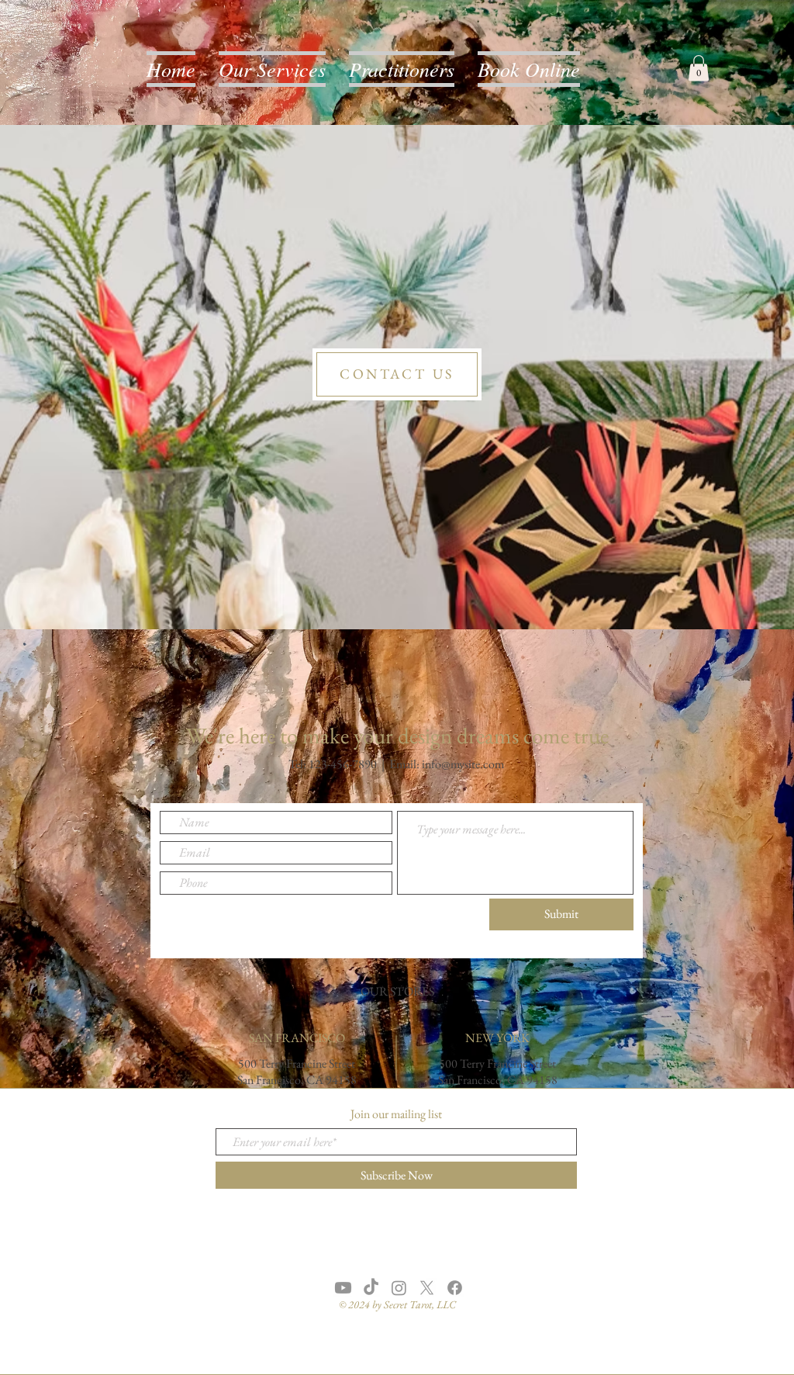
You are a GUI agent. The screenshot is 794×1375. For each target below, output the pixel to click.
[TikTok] (371, 1287)
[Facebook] (454, 1287)
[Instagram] (399, 1287)
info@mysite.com (463, 764)
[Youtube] (343, 1287)
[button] (698, 68)
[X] (427, 1287)
